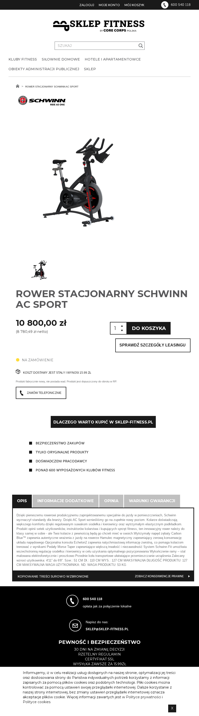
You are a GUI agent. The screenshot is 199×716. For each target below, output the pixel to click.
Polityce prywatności (143, 697)
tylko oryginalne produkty (62, 452)
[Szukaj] (141, 46)
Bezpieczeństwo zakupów (60, 443)
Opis (22, 501)
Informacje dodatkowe (65, 501)
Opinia (111, 501)
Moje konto (109, 5)
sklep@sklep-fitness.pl (107, 629)
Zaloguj (86, 5)
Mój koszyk (134, 5)
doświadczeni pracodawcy (61, 461)
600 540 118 (181, 5)
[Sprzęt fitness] (99, 26)
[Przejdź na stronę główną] (17, 86)
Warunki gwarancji (152, 501)
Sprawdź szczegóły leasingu (152, 345)
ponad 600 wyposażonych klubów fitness (75, 470)
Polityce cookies (36, 702)
